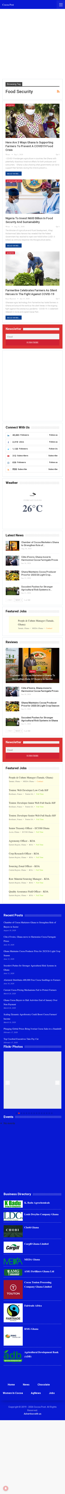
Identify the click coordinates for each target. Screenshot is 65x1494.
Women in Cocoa (13, 1393)
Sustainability (14, 181)
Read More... (13, 173)
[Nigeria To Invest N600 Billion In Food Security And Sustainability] (32, 197)
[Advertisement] (32, 44)
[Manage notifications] (5, 1488)
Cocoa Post (8, 4)
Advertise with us (32, 1414)
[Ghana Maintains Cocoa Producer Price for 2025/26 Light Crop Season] (12, 575)
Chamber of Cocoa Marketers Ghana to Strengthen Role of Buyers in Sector (32, 677)
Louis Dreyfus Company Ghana (41, 1214)
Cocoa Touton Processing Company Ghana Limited (38, 1284)
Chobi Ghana (31, 1227)
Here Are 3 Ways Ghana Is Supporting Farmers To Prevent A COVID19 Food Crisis (29, 146)
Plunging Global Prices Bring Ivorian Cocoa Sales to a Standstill (32, 1028)
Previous (8, 1083)
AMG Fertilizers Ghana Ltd (39, 1271)
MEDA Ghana (32, 1259)
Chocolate (44, 1384)
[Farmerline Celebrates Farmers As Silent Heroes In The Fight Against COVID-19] (32, 268)
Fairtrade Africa (33, 1305)
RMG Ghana (31, 1329)
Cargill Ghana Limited (36, 1244)
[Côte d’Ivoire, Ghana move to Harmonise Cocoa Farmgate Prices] (12, 561)
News (32, 671)
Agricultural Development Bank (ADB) (41, 1354)
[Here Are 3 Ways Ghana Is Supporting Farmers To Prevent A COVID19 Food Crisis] (32, 121)
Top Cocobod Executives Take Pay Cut (21, 1038)
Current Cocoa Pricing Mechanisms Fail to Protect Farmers (30, 989)
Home (11, 1384)
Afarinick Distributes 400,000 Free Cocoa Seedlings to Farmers (32, 979)
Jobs (52, 1393)
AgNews (10, 105)
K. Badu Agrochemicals (37, 1202)
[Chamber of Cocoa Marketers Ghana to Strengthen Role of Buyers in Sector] (12, 546)
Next (57, 1083)
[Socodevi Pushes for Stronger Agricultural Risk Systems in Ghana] (12, 590)
